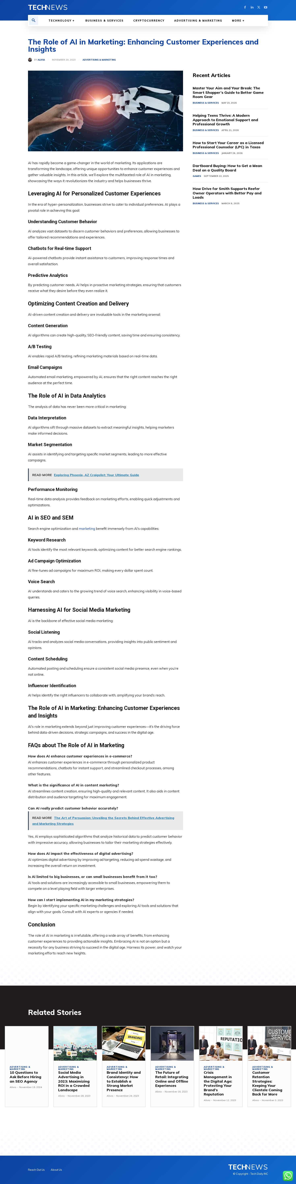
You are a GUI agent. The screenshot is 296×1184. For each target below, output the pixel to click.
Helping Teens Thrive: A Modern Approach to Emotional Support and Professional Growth (225, 119)
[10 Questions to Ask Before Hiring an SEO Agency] (26, 1043)
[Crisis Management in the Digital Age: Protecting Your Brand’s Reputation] (220, 1043)
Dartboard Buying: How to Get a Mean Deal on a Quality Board (227, 167)
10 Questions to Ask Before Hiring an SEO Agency (25, 1076)
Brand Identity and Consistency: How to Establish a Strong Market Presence (124, 1081)
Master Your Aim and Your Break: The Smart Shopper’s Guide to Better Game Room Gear (228, 92)
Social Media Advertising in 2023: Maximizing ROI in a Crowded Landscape (74, 1081)
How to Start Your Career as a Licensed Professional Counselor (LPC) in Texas (228, 145)
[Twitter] (258, 7)
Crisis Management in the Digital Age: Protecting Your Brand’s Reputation (218, 1083)
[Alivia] (31, 60)
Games (197, 176)
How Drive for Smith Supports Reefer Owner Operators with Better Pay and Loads (227, 193)
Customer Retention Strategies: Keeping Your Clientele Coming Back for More (267, 1083)
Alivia (41, 60)
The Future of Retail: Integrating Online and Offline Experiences (171, 1079)
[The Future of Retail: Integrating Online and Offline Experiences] (172, 1043)
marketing (87, 528)
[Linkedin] (251, 7)
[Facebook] (245, 7)
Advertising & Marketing (99, 60)
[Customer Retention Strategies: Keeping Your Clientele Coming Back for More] (269, 1043)
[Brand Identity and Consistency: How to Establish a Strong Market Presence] (123, 1043)
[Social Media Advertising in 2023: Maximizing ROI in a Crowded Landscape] (75, 1043)
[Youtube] (265, 7)
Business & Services (206, 102)
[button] (33, 20)
